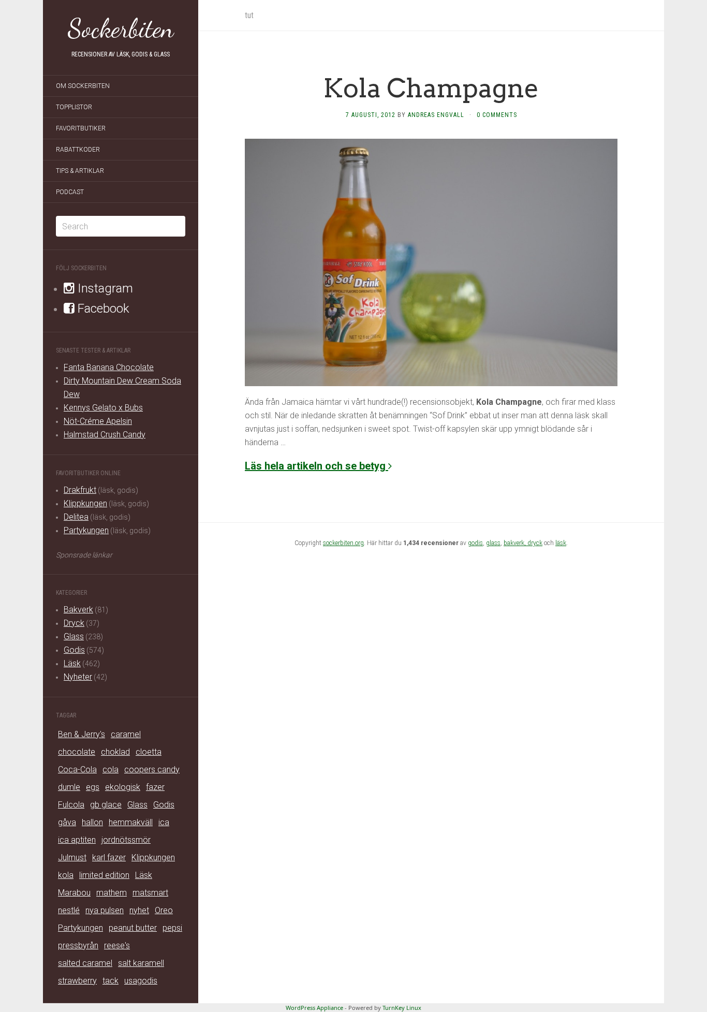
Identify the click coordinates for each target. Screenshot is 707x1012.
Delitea (76, 517)
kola (65, 875)
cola (110, 769)
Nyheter (78, 677)
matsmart (150, 893)
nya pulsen (104, 910)
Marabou (74, 893)
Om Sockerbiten (83, 86)
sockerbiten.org (343, 543)
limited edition (104, 875)
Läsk (72, 663)
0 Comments (497, 115)
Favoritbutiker (81, 128)
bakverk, (515, 543)
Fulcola (71, 805)
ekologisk (122, 787)
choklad (115, 752)
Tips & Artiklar (80, 170)
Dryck (74, 623)
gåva (67, 822)
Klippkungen (85, 503)
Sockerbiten (121, 28)
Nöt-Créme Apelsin (98, 421)
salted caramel (85, 963)
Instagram (104, 288)
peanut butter (133, 928)
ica (163, 822)
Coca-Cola (77, 769)
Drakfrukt (80, 490)
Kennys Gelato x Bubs (103, 408)
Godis (74, 650)
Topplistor (74, 107)
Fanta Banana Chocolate (109, 367)
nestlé (69, 910)
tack (110, 981)
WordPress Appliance (314, 1007)
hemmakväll (131, 822)
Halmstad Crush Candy (104, 434)
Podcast (70, 192)
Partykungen (86, 530)
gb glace (106, 805)
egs (92, 787)
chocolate (76, 752)
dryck (534, 543)
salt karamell (141, 963)
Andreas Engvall (436, 115)
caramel (126, 734)
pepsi (172, 928)
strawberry (77, 981)
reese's (117, 945)
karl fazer (109, 857)
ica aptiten (77, 840)
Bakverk (78, 609)
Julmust (72, 857)
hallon (92, 822)
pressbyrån (78, 945)
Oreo (164, 910)
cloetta (148, 752)
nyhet (139, 910)
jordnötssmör (126, 840)
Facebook (102, 308)
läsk (560, 543)
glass (493, 543)
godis (475, 543)
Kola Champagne (431, 88)
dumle (69, 787)
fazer (155, 787)
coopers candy (152, 769)
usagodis (140, 981)
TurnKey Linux (401, 1007)
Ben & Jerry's (81, 734)
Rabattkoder (78, 149)
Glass (74, 636)
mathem (111, 893)
